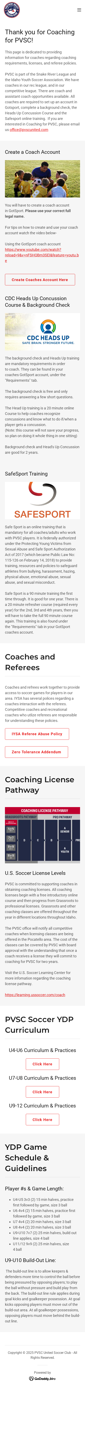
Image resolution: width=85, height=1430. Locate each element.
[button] (79, 10)
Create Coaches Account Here (40, 280)
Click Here (42, 1064)
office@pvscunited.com (29, 129)
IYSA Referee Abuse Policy (37, 734)
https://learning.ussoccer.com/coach (35, 995)
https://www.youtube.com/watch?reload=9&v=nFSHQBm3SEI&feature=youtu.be (42, 255)
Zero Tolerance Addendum (36, 752)
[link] (11, 10)
